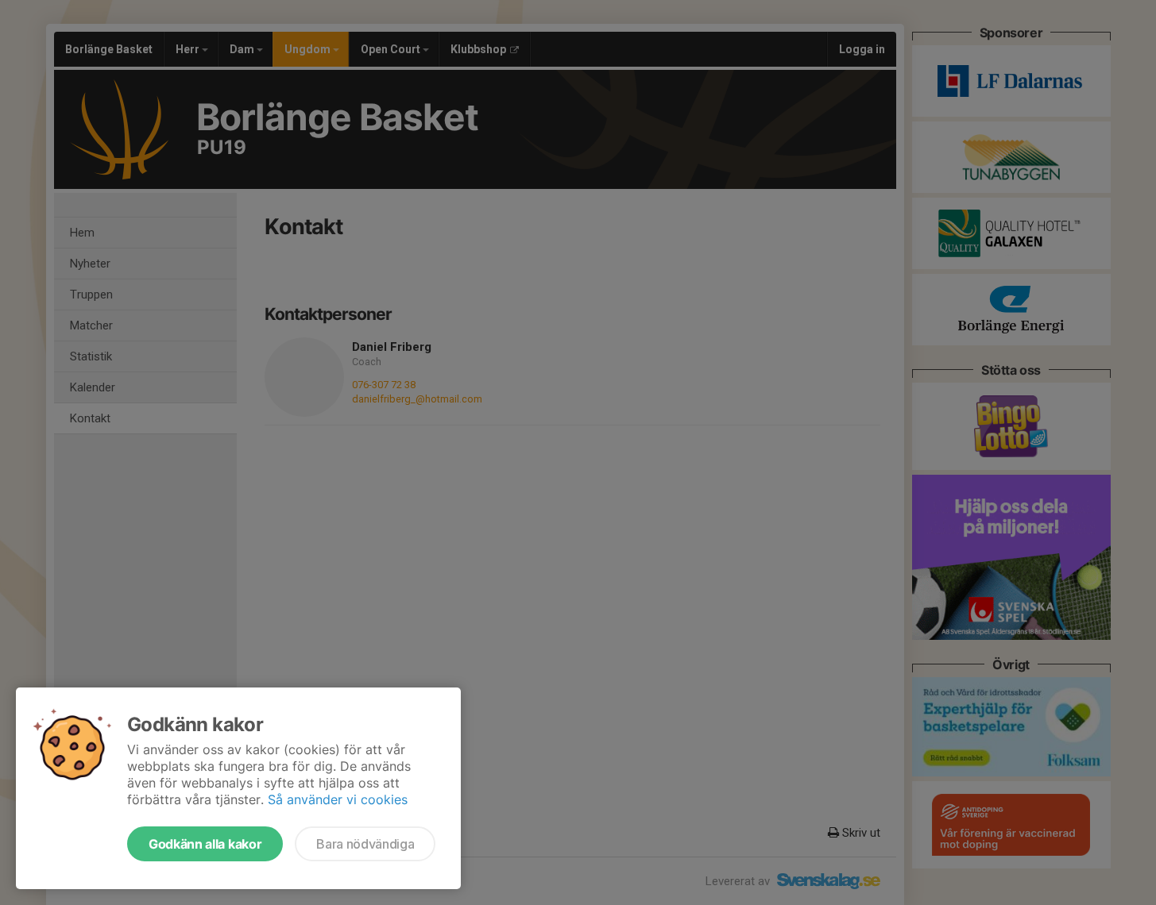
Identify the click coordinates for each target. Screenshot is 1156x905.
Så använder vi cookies (338, 799)
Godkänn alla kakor (205, 844)
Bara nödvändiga (365, 844)
